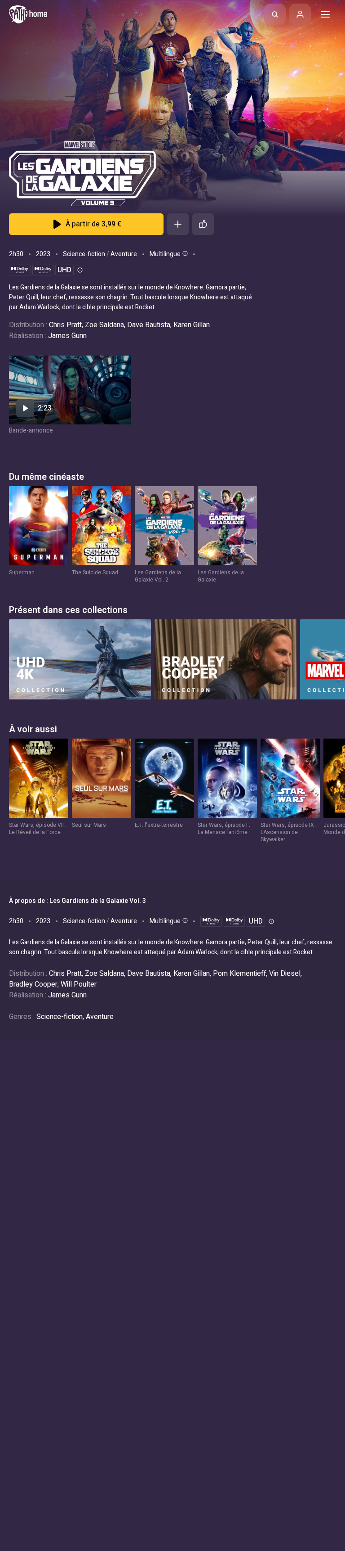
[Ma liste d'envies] (178, 224)
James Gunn (67, 335)
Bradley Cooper (33, 984)
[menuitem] (275, 14)
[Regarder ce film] (70, 390)
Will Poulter (79, 984)
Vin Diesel (285, 973)
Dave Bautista (148, 325)
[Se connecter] (300, 14)
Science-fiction (84, 254)
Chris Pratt (65, 325)
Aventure (124, 254)
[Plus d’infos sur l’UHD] (79, 270)
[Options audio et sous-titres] (184, 253)
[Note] (203, 224)
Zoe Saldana (104, 325)
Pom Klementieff (239, 973)
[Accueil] (28, 14)
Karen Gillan (191, 325)
